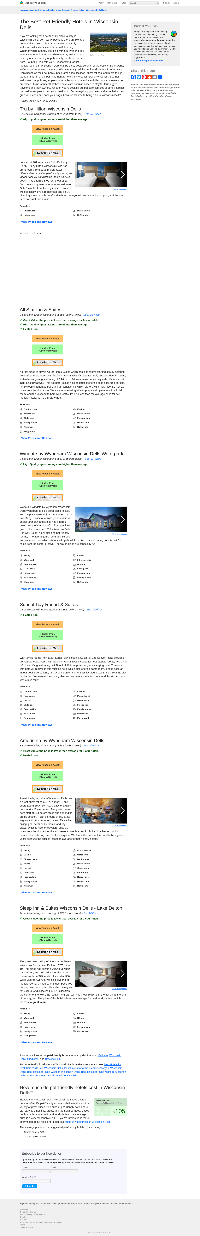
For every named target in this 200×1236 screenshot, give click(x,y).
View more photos (119, 189)
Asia (37, 1203)
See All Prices (93, 114)
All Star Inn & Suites (40, 309)
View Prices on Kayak (48, 129)
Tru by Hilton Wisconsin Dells (50, 109)
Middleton (33, 1059)
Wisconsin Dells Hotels (96, 10)
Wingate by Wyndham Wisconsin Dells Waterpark (71, 453)
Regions (23, 1203)
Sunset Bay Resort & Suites (49, 604)
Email (53, 1167)
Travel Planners (26, 1227)
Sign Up (167, 3)
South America (126, 1203)
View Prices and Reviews (37, 221)
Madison (103, 1055)
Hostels (23, 1220)
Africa (31, 1203)
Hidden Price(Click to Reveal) (48, 139)
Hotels (23, 1217)
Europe (79, 1203)
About (101, 3)
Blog (124, 3)
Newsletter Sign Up (28, 1212)
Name (25, 1167)
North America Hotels (44, 10)
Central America (66, 1203)
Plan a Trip (112, 3)
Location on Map (47, 152)
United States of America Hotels (70, 10)
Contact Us (25, 1209)
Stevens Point (53, 1059)
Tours (22, 1225)
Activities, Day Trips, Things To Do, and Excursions (41, 1222)
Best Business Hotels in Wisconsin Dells (53, 1075)
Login (176, 3)
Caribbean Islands (49, 1203)
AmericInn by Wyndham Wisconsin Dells (62, 740)
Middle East (89, 1203)
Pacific (114, 1203)
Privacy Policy (26, 1215)
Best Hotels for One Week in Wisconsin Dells (53, 1071)
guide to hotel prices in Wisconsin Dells (88, 1121)
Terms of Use (39, 1215)
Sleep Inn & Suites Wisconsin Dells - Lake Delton (71, 908)
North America (26, 10)
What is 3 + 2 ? (29, 1177)
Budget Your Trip (35, 2)
